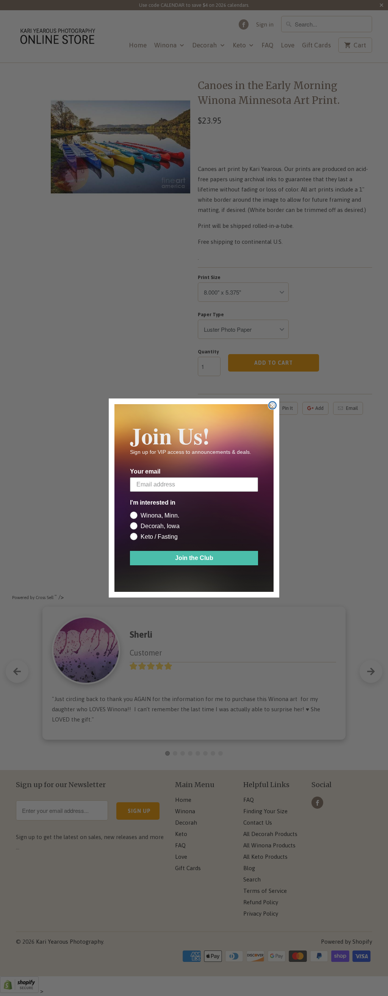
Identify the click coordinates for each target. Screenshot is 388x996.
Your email (145, 471)
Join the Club (194, 558)
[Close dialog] (272, 405)
